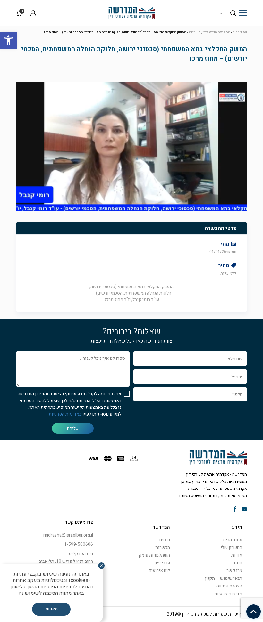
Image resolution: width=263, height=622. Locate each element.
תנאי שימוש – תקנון (223, 578)
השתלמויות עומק (154, 555)
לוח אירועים (159, 570)
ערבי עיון (162, 563)
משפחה (195, 32)
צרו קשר (234, 570)
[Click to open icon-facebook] (235, 509)
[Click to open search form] (233, 13)
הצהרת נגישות (229, 586)
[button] (8, 40)
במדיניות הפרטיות (65, 414)
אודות (236, 555)
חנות (238, 563)
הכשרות (162, 547)
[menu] (243, 13)
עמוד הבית (240, 32)
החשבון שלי (231, 547)
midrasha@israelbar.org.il (68, 535)
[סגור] (101, 565)
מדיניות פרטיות (228, 593)
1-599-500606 (78, 544)
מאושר (51, 609)
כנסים (164, 540)
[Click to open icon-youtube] (244, 509)
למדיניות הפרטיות (58, 587)
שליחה (73, 428)
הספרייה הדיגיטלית (216, 32)
